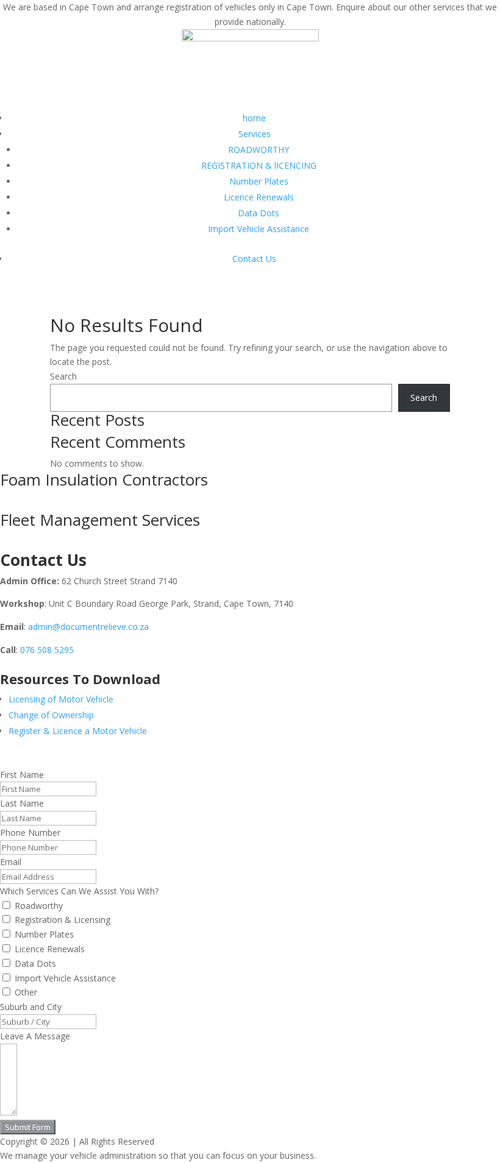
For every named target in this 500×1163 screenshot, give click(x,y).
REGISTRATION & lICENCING (258, 165)
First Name (22, 774)
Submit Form (28, 1127)
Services (254, 134)
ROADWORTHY (258, 149)
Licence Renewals (259, 197)
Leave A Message (35, 1036)
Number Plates (258, 181)
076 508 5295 (47, 650)
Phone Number (30, 832)
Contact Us (254, 258)
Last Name (22, 803)
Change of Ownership (51, 715)
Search (63, 376)
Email (10, 862)
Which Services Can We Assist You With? (79, 891)
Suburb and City (31, 1007)
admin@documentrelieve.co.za (88, 626)
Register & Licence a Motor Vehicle (78, 731)
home (254, 118)
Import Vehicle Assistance (258, 229)
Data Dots (258, 213)
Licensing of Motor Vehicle (61, 699)
